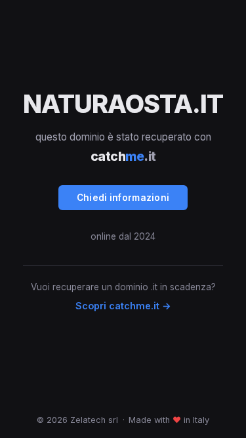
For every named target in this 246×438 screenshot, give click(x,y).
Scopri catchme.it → (123, 305)
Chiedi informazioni (123, 197)
